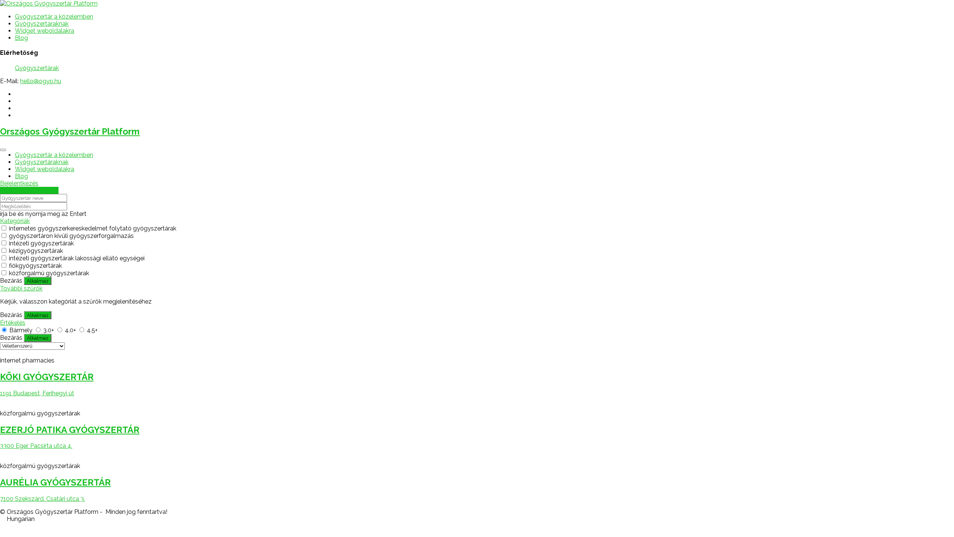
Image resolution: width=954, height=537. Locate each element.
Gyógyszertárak (37, 68)
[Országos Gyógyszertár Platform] (49, 3)
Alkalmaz (37, 281)
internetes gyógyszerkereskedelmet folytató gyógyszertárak (92, 228)
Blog (21, 37)
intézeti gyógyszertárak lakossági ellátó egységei (77, 258)
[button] (477, 518)
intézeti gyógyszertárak (41, 243)
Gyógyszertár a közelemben (54, 16)
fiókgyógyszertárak (35, 265)
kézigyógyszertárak (36, 250)
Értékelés (12, 322)
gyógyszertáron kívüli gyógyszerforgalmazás (71, 235)
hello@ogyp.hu (40, 81)
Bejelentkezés (19, 183)
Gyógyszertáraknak (42, 23)
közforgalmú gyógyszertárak (49, 273)
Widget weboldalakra (44, 30)
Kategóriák (15, 220)
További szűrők (21, 288)
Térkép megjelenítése (29, 190)
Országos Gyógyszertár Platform (70, 131)
